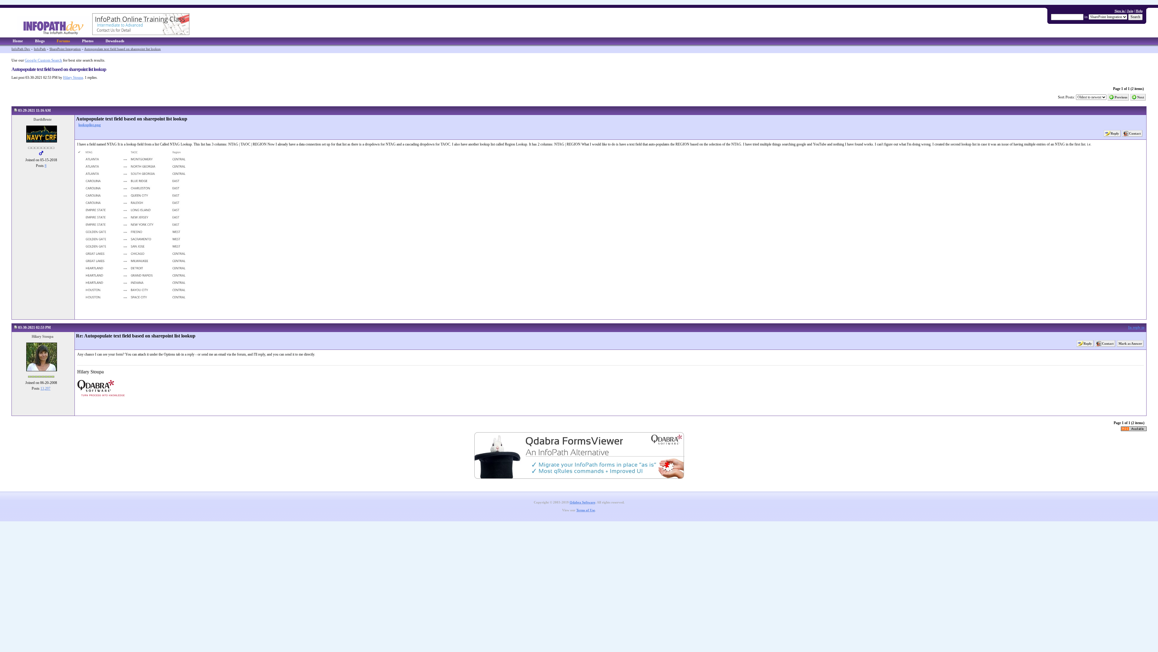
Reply (1115, 133)
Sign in (1120, 11)
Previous (1121, 97)
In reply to (1136, 327)
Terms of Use (585, 510)
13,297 (45, 388)
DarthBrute (42, 119)
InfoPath (40, 49)
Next (1140, 97)
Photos (87, 41)
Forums (63, 41)
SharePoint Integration (65, 49)
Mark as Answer (1130, 343)
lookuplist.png (89, 125)
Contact (1135, 133)
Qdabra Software (582, 502)
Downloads (115, 41)
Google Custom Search (43, 60)
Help (1139, 11)
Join (1130, 11)
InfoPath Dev (20, 49)
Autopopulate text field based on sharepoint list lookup (122, 49)
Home (18, 41)
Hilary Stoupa (73, 77)
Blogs (40, 41)
